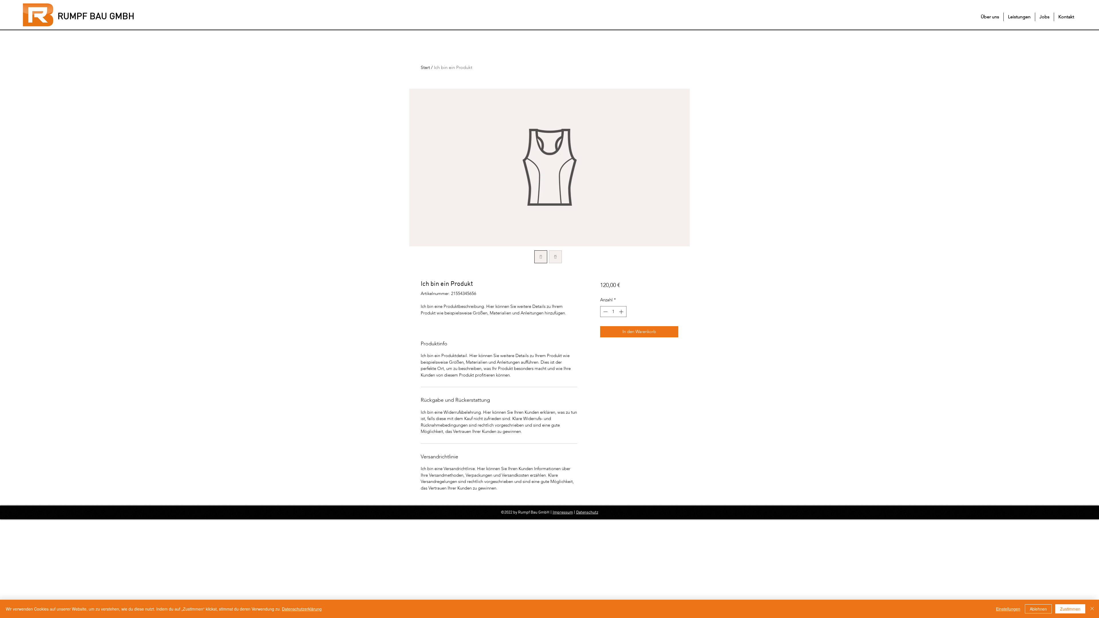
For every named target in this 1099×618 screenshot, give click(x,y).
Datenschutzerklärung (302, 609)
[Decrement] (605, 311)
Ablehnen (1038, 609)
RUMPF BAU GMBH (96, 16)
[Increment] (622, 311)
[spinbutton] (613, 311)
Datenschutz (587, 512)
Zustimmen (1070, 609)
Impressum (563, 512)
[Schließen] (1092, 608)
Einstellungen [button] (1008, 609)
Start (425, 67)
